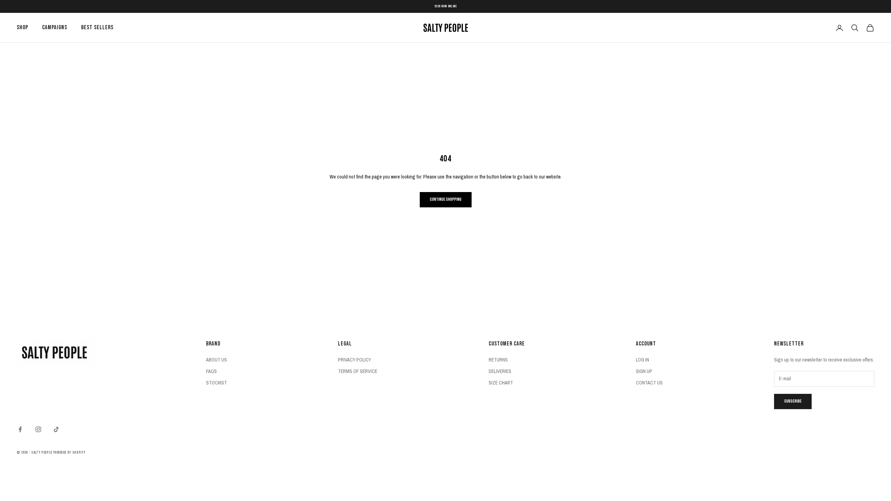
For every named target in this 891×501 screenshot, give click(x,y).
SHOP (22, 27)
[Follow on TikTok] (56, 429)
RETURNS (498, 360)
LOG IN (642, 360)
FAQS (211, 371)
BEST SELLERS (97, 27)
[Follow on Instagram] (38, 429)
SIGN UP (644, 371)
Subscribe (793, 401)
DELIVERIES (500, 371)
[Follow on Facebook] (20, 429)
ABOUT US (216, 360)
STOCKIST (216, 383)
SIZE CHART (501, 383)
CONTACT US (649, 383)
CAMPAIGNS (54, 27)
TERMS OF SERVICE (357, 371)
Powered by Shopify (69, 452)
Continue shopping (446, 199)
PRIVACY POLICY (354, 360)
